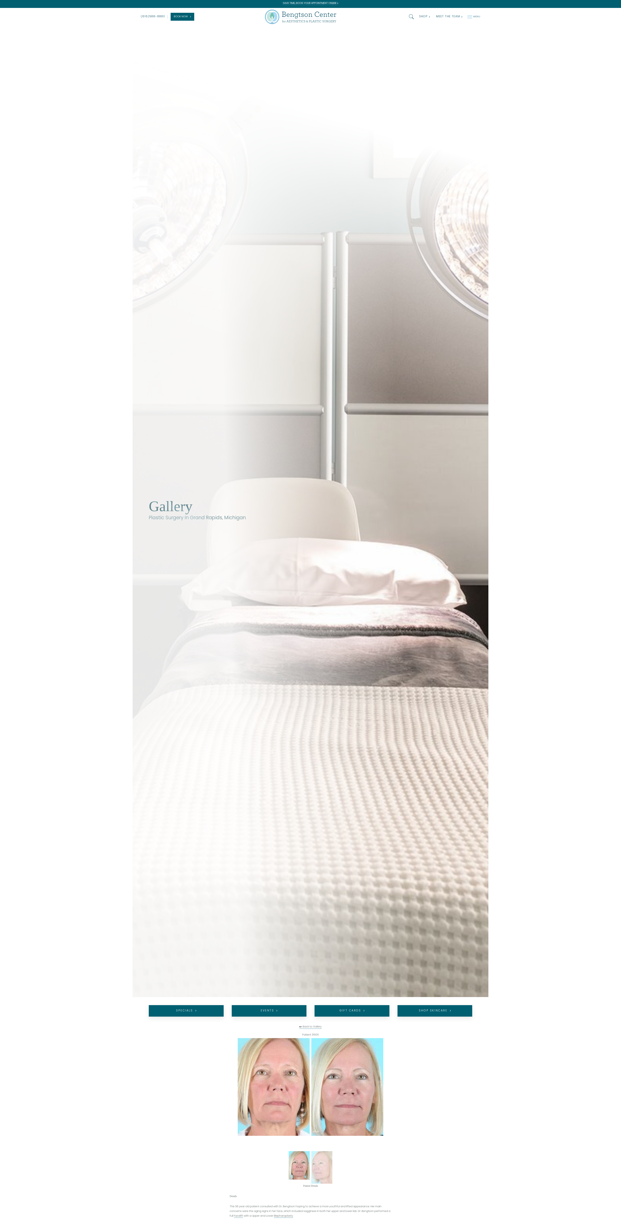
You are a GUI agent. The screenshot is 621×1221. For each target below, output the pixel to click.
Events (267, 1010)
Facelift (238, 1216)
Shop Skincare (433, 1010)
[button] (410, 17)
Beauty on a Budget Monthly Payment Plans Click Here (310, 3)
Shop (423, 16)
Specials (184, 1010)
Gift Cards (350, 1010)
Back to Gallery (312, 1027)
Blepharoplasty (283, 1216)
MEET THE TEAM (448, 16)
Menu (476, 17)
